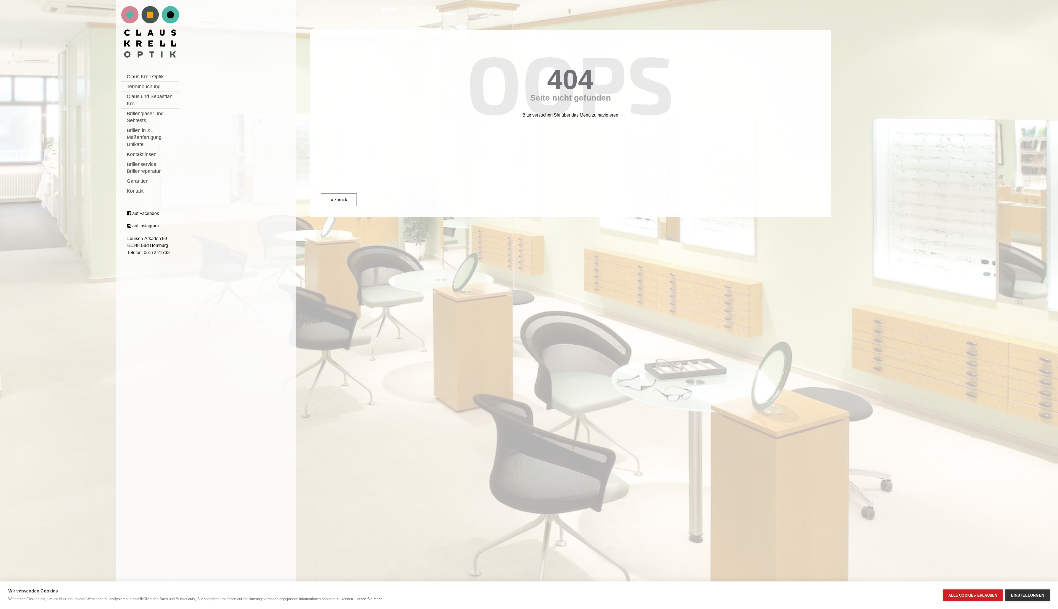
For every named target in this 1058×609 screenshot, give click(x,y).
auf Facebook (145, 213)
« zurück (339, 199)
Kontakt (135, 191)
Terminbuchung (144, 86)
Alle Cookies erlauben (972, 595)
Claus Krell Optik (145, 76)
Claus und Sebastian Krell (149, 100)
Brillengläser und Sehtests (145, 117)
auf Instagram (145, 225)
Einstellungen (1027, 595)
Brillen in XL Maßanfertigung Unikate (144, 137)
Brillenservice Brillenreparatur (144, 167)
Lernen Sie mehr (368, 599)
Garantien (138, 181)
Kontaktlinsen (141, 154)
